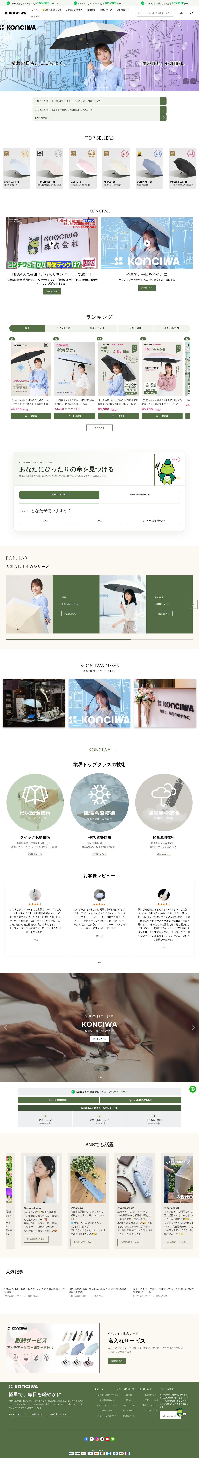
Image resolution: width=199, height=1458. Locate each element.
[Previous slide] (5, 604)
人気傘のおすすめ (74, 10)
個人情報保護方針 (107, 1400)
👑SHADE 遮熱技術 (51, 10)
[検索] (139, 13)
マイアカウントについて (107, 1405)
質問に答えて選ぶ (59, 494)
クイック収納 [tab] (63, 328)
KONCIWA (33, 1296)
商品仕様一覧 (129, 1416)
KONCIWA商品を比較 (140, 494)
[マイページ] (181, 13)
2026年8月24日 (77, 1296)
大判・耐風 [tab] (135, 328)
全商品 (34, 10)
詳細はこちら (99, 79)
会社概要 (91, 10)
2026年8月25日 (13, 1296)
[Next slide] (104, 962)
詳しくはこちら (99, 1039)
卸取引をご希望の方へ (107, 1416)
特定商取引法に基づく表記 (107, 1395)
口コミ (129, 1400)
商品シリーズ (106, 10)
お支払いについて (151, 1400)
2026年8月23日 (141, 1296)
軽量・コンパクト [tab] (99, 328)
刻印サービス (129, 1410)
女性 (45, 521)
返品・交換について (150, 1405)
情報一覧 (35, 16)
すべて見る (99, 428)
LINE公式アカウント (57, 1414)
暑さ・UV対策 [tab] (171, 328)
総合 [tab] (27, 328)
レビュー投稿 (129, 1405)
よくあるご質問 (150, 1410)
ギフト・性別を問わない (153, 521)
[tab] (98, 1077)
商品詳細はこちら (24, 1242)
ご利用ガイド (123, 10)
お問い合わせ (37, 1414)
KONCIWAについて (17, 1414)
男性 (99, 521)
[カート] (191, 13)
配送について (151, 1395)
